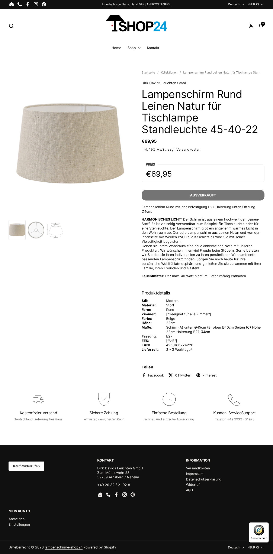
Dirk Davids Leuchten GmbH (164, 83)
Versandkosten (188, 149)
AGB (189, 490)
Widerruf (193, 484)
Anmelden (17, 519)
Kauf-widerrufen (26, 466)
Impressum (194, 474)
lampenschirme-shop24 (64, 547)
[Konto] (251, 26)
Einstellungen (19, 524)
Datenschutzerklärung (203, 479)
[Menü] (266, 525)
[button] (11, 26)
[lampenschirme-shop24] (136, 25)
